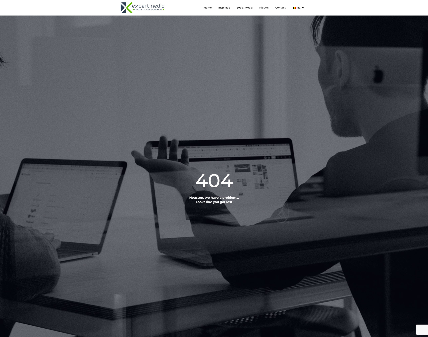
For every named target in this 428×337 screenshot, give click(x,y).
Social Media (245, 7)
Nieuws (264, 7)
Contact (280, 7)
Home (208, 7)
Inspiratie (224, 7)
